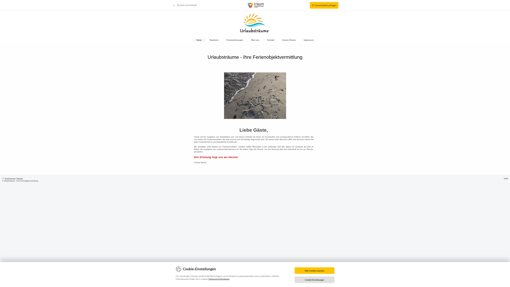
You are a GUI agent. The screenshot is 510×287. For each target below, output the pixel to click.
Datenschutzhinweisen (219, 279)
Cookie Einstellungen (314, 279)
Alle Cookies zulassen (314, 270)
